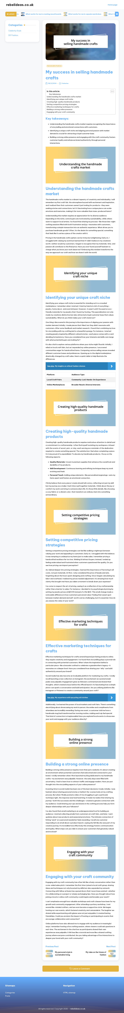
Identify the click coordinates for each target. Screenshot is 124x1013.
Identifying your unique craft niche (60, 99)
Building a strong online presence (59, 109)
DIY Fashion (13, 35)
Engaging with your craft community (61, 112)
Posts (7, 996)
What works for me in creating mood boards (20, 14)
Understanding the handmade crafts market (64, 97)
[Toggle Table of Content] (111, 91)
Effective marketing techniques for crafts (63, 107)
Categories (10, 993)
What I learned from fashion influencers (101, 14)
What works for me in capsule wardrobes (61, 14)
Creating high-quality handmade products (63, 102)
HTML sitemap (69, 993)
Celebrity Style (14, 31)
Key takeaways (55, 94)
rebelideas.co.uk (20, 5)
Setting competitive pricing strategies (62, 104)
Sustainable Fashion (54, 66)
